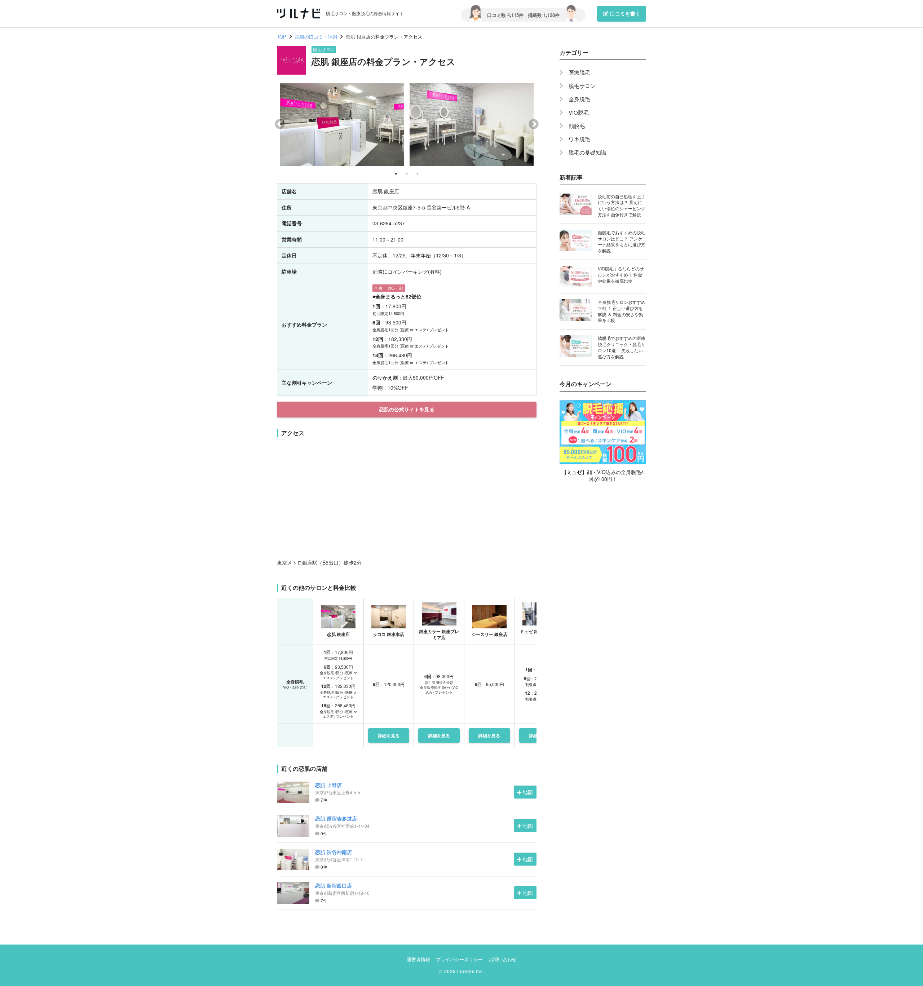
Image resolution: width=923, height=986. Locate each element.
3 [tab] (417, 173)
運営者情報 (418, 959)
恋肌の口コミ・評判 (316, 37)
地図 (528, 792)
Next (533, 124)
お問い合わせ (503, 959)
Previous (280, 124)
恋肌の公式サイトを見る (406, 409)
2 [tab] (406, 173)
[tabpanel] (342, 124)
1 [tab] (395, 173)
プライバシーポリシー (459, 959)
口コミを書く (624, 13)
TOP (281, 37)
